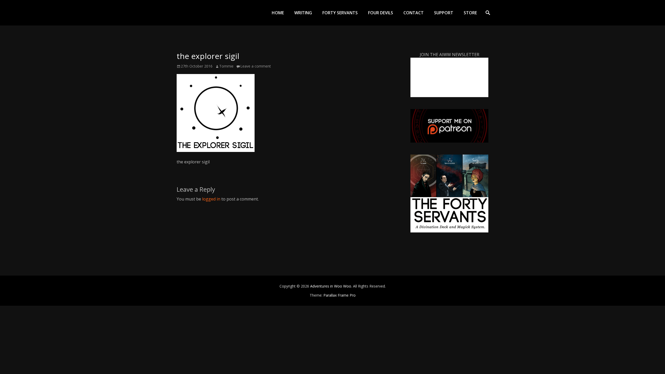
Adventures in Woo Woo (330, 286)
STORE (470, 13)
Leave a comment (255, 66)
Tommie (226, 66)
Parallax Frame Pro (339, 295)
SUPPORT (443, 13)
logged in (211, 199)
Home (278, 13)
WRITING (303, 13)
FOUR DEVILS (380, 13)
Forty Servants (340, 13)
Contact (413, 13)
